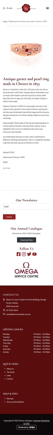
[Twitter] (29, 254)
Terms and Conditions (15, 402)
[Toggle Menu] (47, 8)
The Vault (10, 372)
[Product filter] (4, 8)
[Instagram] (24, 254)
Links (9, 375)
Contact (10, 379)
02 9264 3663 (12, 310)
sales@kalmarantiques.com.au (18, 314)
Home (5, 21)
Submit (9, 217)
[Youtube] (34, 254)
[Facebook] (18, 254)
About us (10, 369)
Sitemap (10, 398)
